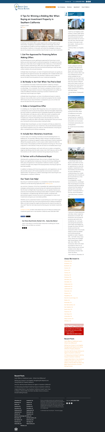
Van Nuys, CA (68, 314)
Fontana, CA (67, 277)
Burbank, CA (67, 265)
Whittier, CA (67, 321)
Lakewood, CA (68, 288)
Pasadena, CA (68, 295)
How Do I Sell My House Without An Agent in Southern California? (33, 384)
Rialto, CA (67, 300)
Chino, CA (67, 270)
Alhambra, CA (68, 261)
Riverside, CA (68, 302)
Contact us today (25, 209)
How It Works (85, 7)
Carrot (61, 410)
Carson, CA (67, 268)
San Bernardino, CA (69, 304)
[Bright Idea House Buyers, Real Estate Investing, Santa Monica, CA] (74, 14)
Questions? (77, 7)
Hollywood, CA (68, 284)
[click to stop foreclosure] (74, 329)
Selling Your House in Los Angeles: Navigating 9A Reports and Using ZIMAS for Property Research (73, 347)
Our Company (61, 7)
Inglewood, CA (68, 286)
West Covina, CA (68, 318)
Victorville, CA (68, 316)
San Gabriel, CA (68, 307)
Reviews (69, 7)
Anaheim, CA (68, 263)
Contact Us (68, 1)
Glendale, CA (67, 282)
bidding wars (49, 183)
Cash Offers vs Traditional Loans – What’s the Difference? (30, 378)
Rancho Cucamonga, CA (71, 298)
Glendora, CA (67, 279)
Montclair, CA (68, 291)
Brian (23, 27)
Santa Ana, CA (68, 309)
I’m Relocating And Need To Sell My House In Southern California (32, 387)
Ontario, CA (67, 293)
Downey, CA (67, 275)
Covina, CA (67, 272)
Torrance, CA (67, 311)
